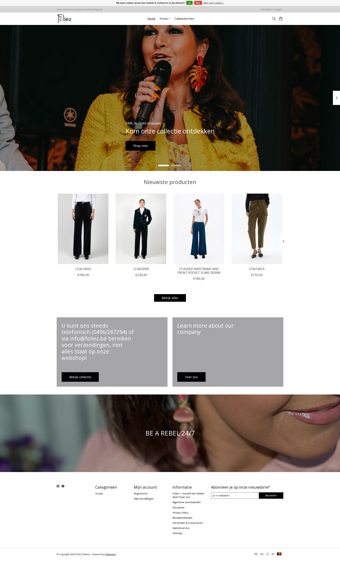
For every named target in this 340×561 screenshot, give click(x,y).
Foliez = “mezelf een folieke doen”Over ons (188, 495)
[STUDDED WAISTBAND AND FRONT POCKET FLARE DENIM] (198, 229)
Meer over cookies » (213, 3)
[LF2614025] (256, 229)
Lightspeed (110, 554)
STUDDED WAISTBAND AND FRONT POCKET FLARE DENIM (198, 271)
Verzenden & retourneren (187, 523)
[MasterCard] (279, 554)
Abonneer (271, 495)
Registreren (141, 493)
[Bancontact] (273, 554)
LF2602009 (141, 269)
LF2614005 (83, 269)
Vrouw (99, 493)
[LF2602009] (141, 229)
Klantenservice (180, 528)
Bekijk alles (170, 298)
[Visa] (261, 554)
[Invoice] (267, 554)
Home (151, 19)
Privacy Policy (180, 512)
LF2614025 (257, 269)
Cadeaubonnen (184, 19)
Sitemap (177, 533)
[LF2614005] (83, 229)
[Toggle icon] (273, 19)
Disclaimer (178, 507)
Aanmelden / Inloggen (271, 9)
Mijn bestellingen (144, 498)
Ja (189, 3)
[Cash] (256, 554)
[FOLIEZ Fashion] (64, 19)
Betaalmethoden (182, 517)
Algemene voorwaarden (186, 502)
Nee (198, 3)
